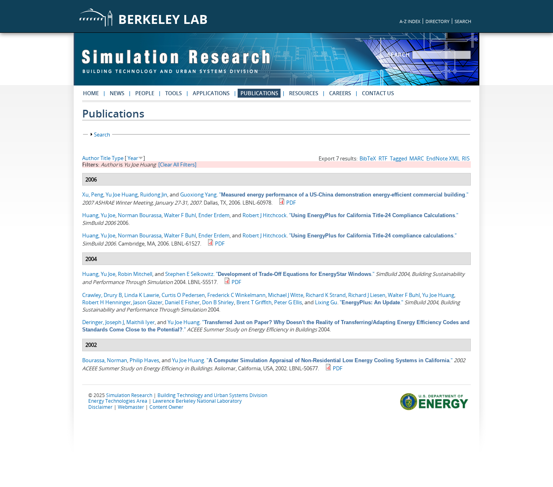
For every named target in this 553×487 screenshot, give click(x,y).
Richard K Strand (326, 295)
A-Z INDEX (410, 21)
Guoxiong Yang (198, 194)
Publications (259, 93)
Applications (211, 93)
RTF (383, 158)
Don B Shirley (218, 302)
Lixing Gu (326, 302)
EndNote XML (443, 158)
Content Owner (166, 407)
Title (105, 158)
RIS (466, 158)
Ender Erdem (214, 215)
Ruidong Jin (153, 194)
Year (133, 158)
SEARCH (463, 21)
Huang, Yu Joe (98, 215)
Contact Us (378, 93)
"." (343, 194)
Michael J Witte (285, 295)
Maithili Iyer (140, 322)
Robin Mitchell (135, 274)
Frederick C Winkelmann (236, 295)
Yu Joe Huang (122, 194)
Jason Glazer (147, 302)
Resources (303, 93)
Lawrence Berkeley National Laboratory (197, 400)
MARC (416, 158)
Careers (340, 93)
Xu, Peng (92, 194)
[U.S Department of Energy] (435, 409)
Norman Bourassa (140, 215)
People (144, 93)
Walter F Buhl (180, 215)
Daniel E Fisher (182, 302)
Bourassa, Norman (104, 360)
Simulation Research (129, 395)
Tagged (398, 158)
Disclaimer (100, 407)
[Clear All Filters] (177, 164)
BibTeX (367, 158)
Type (117, 158)
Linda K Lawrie (141, 295)
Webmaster (131, 407)
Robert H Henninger (106, 302)
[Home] (175, 65)
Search (400, 54)
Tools (173, 93)
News (117, 93)
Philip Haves (144, 360)
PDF (291, 202)
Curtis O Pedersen (183, 295)
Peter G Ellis (288, 302)
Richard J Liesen (366, 295)
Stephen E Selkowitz (189, 274)
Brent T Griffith (254, 302)
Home (91, 93)
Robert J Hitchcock (264, 215)
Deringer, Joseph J (103, 322)
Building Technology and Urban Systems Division (212, 395)
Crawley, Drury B (102, 295)
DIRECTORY (437, 21)
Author (90, 158)
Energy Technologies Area (117, 400)
